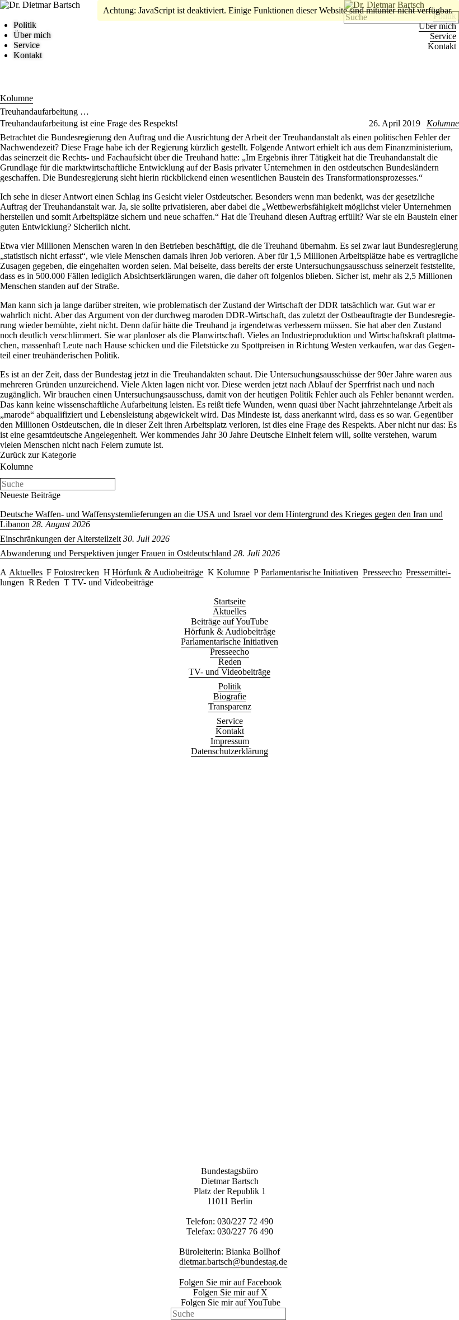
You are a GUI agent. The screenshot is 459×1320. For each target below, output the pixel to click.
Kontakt (442, 46)
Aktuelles (26, 572)
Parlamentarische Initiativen (309, 572)
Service (443, 36)
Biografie (229, 696)
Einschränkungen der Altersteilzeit (60, 538)
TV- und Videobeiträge (112, 582)
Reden (47, 582)
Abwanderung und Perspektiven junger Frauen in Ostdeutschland (115, 553)
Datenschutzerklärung (229, 751)
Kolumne (16, 98)
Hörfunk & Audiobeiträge (157, 572)
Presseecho (382, 572)
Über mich (437, 26)
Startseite (230, 601)
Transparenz (229, 706)
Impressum (229, 741)
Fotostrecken (76, 572)
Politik (24, 25)
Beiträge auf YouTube (229, 621)
